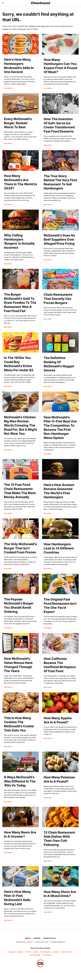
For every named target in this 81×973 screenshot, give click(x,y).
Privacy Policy (49, 938)
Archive (37, 938)
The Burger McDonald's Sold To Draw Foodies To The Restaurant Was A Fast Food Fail (20, 303)
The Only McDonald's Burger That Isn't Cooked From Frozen (20, 548)
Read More (7, 88)
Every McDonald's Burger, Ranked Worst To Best (18, 123)
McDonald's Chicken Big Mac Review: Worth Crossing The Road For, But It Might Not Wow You (20, 425)
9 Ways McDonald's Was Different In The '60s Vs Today (20, 781)
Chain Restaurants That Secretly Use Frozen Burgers (58, 299)
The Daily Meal (34, 955)
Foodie (35, 952)
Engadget (11, 952)
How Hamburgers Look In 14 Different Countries (59, 548)
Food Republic (45, 952)
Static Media (27, 942)
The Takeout (47, 955)
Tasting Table (66, 952)
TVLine (28, 952)
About (28, 938)
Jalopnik (20, 952)
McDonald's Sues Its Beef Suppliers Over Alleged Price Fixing (59, 239)
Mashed (56, 952)
